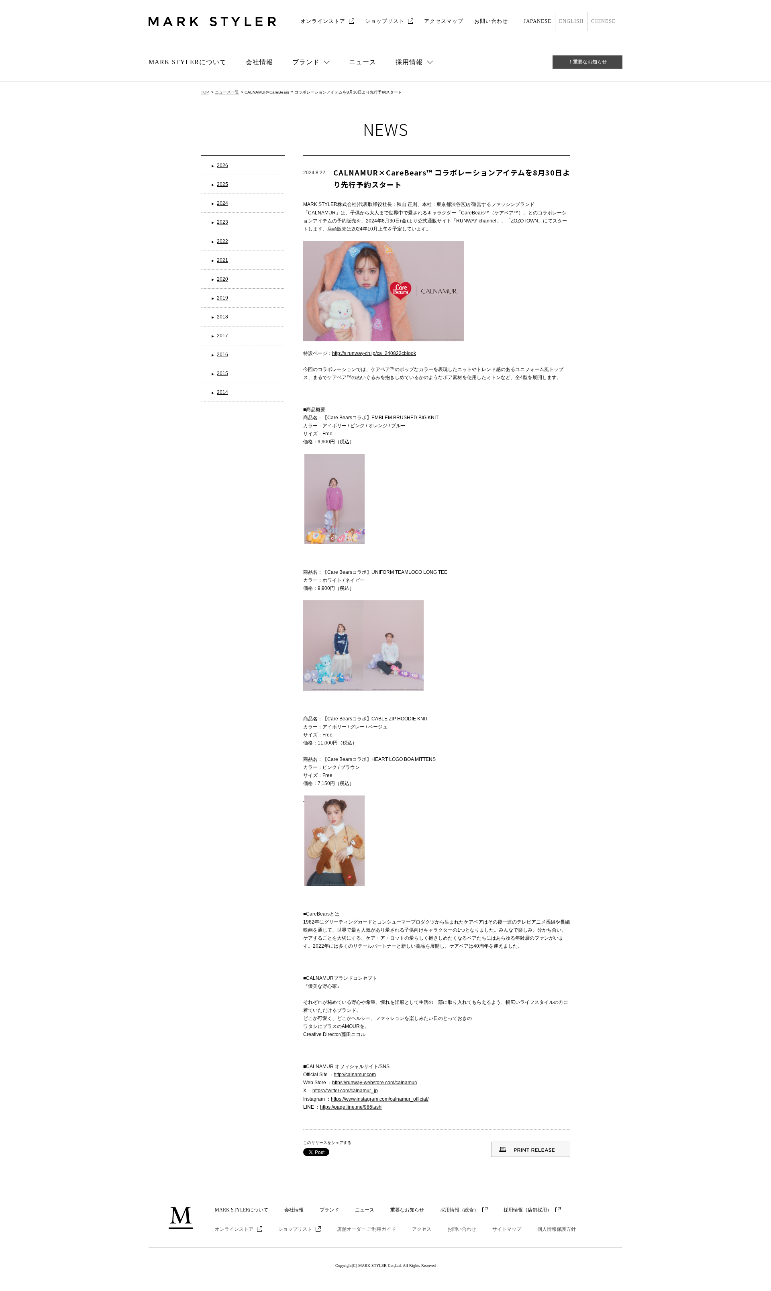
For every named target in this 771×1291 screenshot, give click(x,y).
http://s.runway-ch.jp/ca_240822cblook (374, 353)
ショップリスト (384, 21)
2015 (222, 373)
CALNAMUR (322, 213)
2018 (222, 317)
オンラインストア (322, 21)
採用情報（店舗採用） (528, 1210)
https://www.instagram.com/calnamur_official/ (379, 1099)
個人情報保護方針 (556, 1229)
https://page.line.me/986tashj (351, 1107)
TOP (205, 92)
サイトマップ (506, 1229)
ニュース (362, 62)
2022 (222, 241)
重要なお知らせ (407, 1210)
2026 (222, 165)
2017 (222, 336)
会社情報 (259, 62)
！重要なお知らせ (587, 62)
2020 (222, 279)
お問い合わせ (491, 21)
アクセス (421, 1229)
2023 (222, 222)
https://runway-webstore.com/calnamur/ (374, 1082)
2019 (222, 298)
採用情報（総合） (459, 1210)
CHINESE (603, 21)
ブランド (329, 1210)
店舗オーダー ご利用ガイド (366, 1229)
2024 (222, 203)
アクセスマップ (443, 21)
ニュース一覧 (227, 92)
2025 (222, 184)
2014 (222, 392)
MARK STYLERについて (187, 62)
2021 (222, 260)
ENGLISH (571, 21)
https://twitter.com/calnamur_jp (345, 1090)
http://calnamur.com (355, 1074)
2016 (222, 354)
